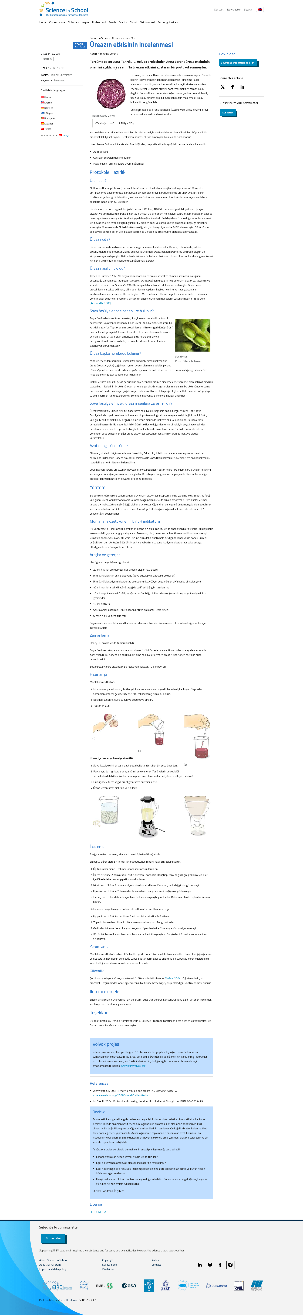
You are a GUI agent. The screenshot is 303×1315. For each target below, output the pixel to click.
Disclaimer (108, 1269)
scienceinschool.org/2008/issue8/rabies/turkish (121, 1095)
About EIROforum (50, 1264)
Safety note (109, 1264)
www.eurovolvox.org (133, 1066)
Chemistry (66, 75)
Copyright (108, 1260)
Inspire (85, 22)
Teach (112, 22)
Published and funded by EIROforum (58, 1300)
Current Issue (57, 22)
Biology (54, 75)
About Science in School (53, 1260)
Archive (156, 1260)
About (133, 22)
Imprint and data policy (52, 1269)
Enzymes (59, 80)
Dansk (47, 97)
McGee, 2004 (173, 978)
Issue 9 (129, 38)
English (48, 102)
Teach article (80, 45)
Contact (219, 9)
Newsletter (234, 9)
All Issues (73, 22)
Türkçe (47, 129)
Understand (99, 22)
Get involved (147, 22)
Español (48, 123)
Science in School (99, 38)
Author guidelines (167, 22)
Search (248, 9)
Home (42, 22)
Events (123, 22)
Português (49, 118)
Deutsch (48, 108)
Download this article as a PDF (238, 62)
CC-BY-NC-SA (98, 1212)
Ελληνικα (49, 113)
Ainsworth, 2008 (100, 303)
